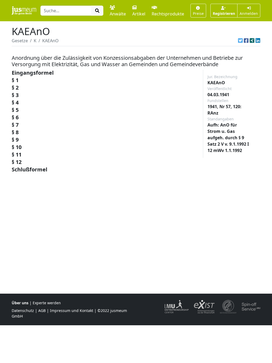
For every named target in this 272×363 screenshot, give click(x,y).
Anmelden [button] (249, 13)
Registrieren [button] (224, 13)
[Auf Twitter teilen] (240, 40)
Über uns (20, 302)
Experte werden (47, 302)
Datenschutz (23, 310)
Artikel (138, 14)
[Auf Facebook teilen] (246, 40)
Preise (198, 13)
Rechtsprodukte (168, 14)
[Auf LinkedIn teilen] (258, 40)
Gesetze (20, 41)
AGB (42, 310)
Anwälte (118, 14)
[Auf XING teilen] (252, 40)
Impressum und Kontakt (71, 310)
